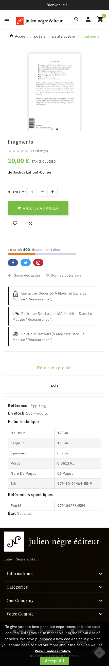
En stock (16, 413)
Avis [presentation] (54, 385)
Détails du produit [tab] (54, 367)
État (12, 513)
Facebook (13, 262)
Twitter (26, 262)
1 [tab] (52, 129)
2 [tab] (57, 129)
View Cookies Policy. (53, 651)
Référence (18, 405)
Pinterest (38, 262)
